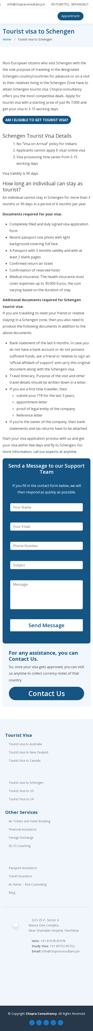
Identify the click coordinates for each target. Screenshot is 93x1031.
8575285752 (60, 4)
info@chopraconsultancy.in (26, 4)
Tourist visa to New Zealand (28, 752)
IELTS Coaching (19, 845)
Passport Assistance (23, 867)
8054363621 (80, 4)
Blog (12, 892)
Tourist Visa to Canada (24, 760)
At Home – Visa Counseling (27, 884)
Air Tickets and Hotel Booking (29, 821)
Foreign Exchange (21, 837)
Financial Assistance (23, 829)
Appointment (70, 16)
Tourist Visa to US (21, 790)
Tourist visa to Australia (25, 744)
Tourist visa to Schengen (26, 782)
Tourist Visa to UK (21, 799)
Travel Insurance (20, 876)
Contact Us (46, 693)
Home (7, 39)
